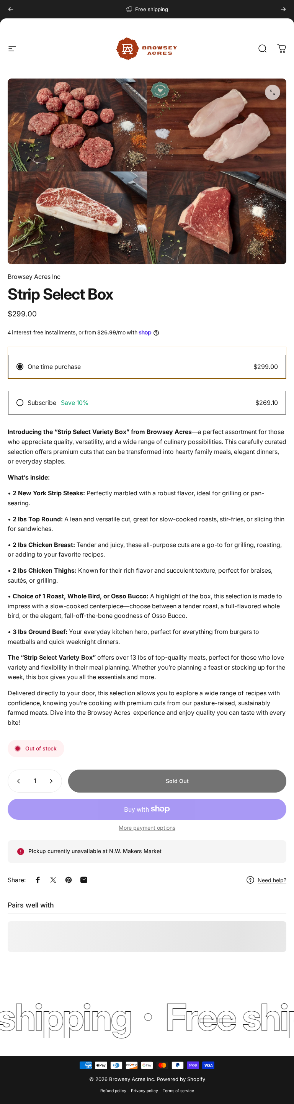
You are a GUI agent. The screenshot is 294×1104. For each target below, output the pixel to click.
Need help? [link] (272, 880)
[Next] (283, 9)
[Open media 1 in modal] (272, 92)
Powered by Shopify (181, 1079)
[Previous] (10, 9)
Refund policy (113, 1090)
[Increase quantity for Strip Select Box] (53, 781)
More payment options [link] (147, 827)
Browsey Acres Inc (34, 276)
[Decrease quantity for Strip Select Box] (17, 781)
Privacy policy (144, 1090)
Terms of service (178, 1090)
